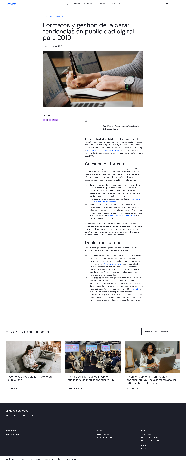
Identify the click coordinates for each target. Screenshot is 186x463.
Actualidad (115, 4)
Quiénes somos (73, 4)
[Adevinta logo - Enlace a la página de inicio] (11, 4)
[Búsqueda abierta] (176, 4)
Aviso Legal (146, 434)
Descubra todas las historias (156, 331)
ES (169, 4)
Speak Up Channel (104, 437)
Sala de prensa (89, 4)
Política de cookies (149, 437)
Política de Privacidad (150, 440)
